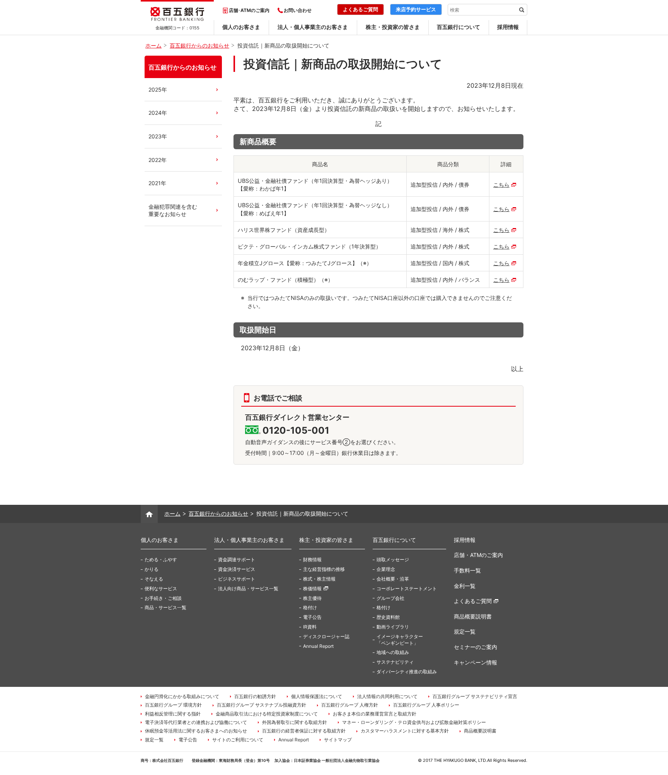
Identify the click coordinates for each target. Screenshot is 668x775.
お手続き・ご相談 (163, 598)
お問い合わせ (298, 10)
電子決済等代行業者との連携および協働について (196, 722)
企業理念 (386, 569)
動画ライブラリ (393, 627)
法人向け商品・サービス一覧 (248, 588)
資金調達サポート (236, 559)
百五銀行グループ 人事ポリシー (426, 705)
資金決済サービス (236, 569)
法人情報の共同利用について (387, 696)
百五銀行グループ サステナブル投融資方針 (261, 705)
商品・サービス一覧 (165, 607)
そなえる (154, 579)
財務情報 (312, 559)
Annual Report (318, 646)
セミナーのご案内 (475, 647)
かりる (151, 569)
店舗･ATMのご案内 (249, 10)
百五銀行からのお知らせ (182, 67)
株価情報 (312, 588)
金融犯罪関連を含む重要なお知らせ (172, 210)
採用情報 (508, 27)
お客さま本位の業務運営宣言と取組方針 (374, 714)
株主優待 (312, 598)
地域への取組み (393, 652)
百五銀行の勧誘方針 (255, 696)
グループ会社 (390, 598)
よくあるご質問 (473, 601)
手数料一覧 (467, 570)
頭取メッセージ (393, 559)
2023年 (157, 136)
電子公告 (312, 617)
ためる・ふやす (161, 559)
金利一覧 (464, 586)
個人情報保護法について (316, 696)
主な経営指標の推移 (324, 569)
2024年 (157, 112)
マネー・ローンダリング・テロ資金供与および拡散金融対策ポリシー (414, 722)
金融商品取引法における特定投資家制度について (267, 714)
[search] (521, 9)
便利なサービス (161, 588)
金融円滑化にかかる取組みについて (182, 696)
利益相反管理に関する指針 (173, 714)
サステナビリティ (395, 662)
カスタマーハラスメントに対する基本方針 (405, 731)
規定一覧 (464, 631)
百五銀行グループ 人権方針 (349, 705)
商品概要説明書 (473, 616)
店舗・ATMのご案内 (478, 555)
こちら (501, 184)
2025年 (157, 89)
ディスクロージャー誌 (326, 636)
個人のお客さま (241, 27)
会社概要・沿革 (393, 579)
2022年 (157, 160)
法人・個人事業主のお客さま (313, 27)
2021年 (157, 183)
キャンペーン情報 (475, 662)
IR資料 (310, 627)
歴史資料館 (388, 617)
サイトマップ (338, 740)
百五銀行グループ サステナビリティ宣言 (475, 696)
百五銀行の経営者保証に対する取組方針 (304, 731)
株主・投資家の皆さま (393, 27)
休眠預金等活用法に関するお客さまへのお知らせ (196, 731)
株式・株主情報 (319, 579)
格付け (310, 607)
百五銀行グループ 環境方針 (173, 705)
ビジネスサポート (236, 579)
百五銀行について (458, 27)
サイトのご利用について (237, 740)
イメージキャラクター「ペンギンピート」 (400, 640)
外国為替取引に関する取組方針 (294, 722)
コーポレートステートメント (407, 588)
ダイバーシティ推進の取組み (407, 672)
